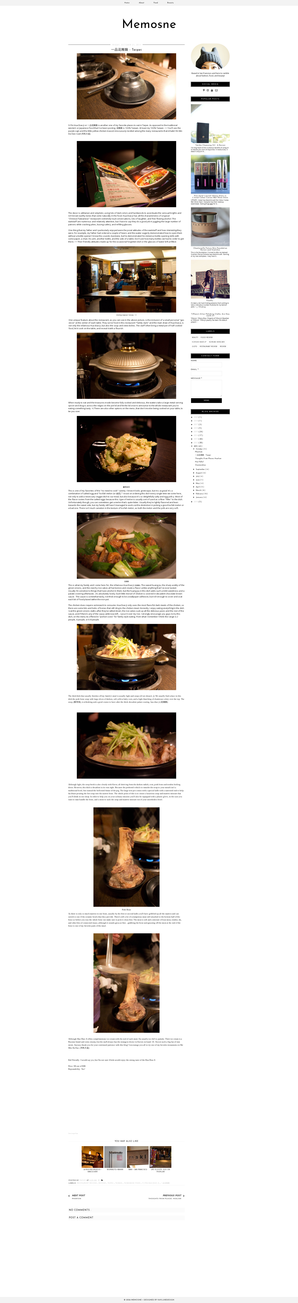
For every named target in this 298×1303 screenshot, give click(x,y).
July (198, 476)
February (200, 494)
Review (102, 1183)
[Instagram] (208, 90)
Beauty (170, 3)
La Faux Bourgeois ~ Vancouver (93, 1170)
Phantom (199, 452)
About (141, 3)
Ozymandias (200, 465)
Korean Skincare (217, 342)
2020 (196, 417)
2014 (196, 435)
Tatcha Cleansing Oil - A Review (210, 145)
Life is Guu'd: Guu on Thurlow (160, 1170)
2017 (196, 424)
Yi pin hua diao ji (151, 1183)
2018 (196, 420)
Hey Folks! (199, 462)
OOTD (194, 346)
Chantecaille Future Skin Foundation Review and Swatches (210, 249)
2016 (196, 428)
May (198, 483)
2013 (196, 439)
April (198, 487)
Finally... (210, 300)
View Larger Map (73, 1133)
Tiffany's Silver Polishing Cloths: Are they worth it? (210, 315)
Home (127, 3)
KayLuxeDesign (166, 1300)
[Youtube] (212, 90)
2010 (196, 501)
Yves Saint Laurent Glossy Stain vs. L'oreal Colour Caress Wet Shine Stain (210, 197)
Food (156, 3)
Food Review (207, 337)
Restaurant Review (87, 1183)
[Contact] (216, 90)
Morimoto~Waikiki (115, 1169)
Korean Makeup (199, 342)
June (198, 480)
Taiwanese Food (132, 1183)
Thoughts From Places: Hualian (208, 458)
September (200, 469)
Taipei (111, 1183)
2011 (196, 446)
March (199, 490)
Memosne (149, 25)
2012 (196, 442)
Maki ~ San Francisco (138, 1169)
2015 (196, 431)
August (199, 473)
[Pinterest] (204, 90)
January (199, 497)
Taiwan (119, 1183)
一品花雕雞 (165, 1183)
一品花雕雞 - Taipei (203, 455)
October (199, 449)
